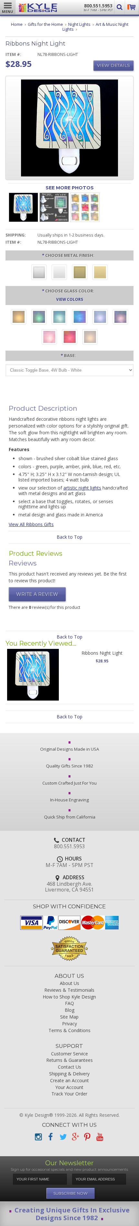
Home (17, 24)
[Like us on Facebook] (50, 1137)
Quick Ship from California (69, 817)
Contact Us (69, 1067)
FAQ (69, 1003)
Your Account (69, 1087)
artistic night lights (82, 488)
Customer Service (69, 1054)
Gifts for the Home (45, 24)
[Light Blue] (100, 318)
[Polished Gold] (100, 273)
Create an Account (69, 1080)
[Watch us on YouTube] (99, 1137)
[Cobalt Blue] (79, 318)
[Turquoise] (59, 318)
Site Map (69, 1017)
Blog (69, 1010)
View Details (113, 65)
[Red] (69, 338)
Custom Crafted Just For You (69, 783)
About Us (69, 983)
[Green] (39, 318)
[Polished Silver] (59, 273)
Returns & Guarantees (69, 1060)
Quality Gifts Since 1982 (69, 766)
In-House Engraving (69, 800)
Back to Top (69, 537)
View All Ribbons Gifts (31, 524)
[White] (90, 338)
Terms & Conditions (69, 1030)
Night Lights (79, 24)
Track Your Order (69, 1094)
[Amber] (18, 318)
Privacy (69, 1024)
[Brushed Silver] (39, 273)
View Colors (69, 299)
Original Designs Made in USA (69, 749)
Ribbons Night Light (102, 653)
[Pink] (49, 338)
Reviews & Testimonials (69, 990)
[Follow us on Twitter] (63, 1137)
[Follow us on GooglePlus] (75, 1137)
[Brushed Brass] (79, 273)
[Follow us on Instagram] (38, 1137)
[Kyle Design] (38, 6)
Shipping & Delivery (69, 1074)
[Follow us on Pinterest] (87, 1137)
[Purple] (120, 318)
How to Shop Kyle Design (69, 997)
